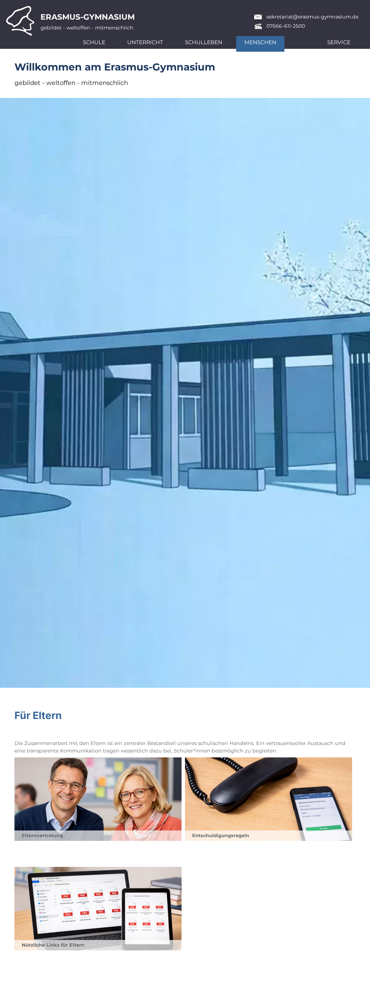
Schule (94, 42)
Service (338, 42)
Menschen (260, 42)
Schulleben (203, 42)
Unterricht (145, 42)
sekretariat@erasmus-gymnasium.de (312, 17)
